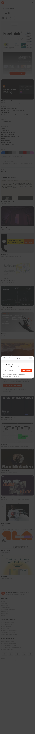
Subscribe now (26, 370)
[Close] (30, 358)
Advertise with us (14, 376)
